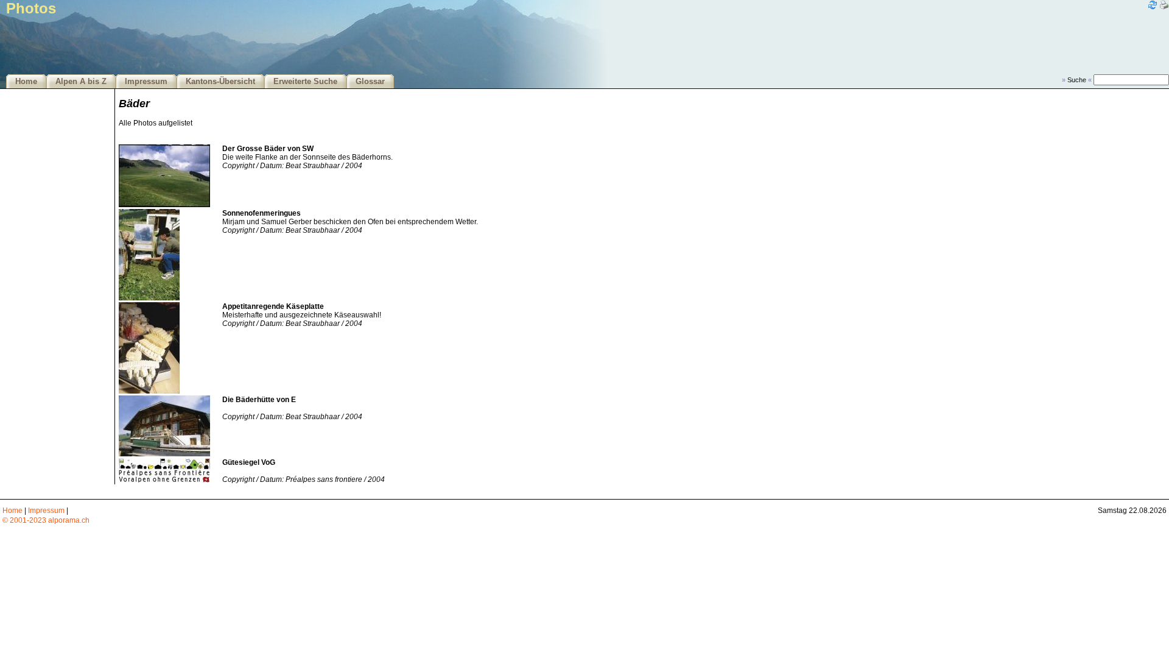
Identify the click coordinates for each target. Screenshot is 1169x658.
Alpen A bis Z (81, 81)
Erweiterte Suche (305, 81)
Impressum (146, 81)
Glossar (370, 81)
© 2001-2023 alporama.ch (46, 520)
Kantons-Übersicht (220, 81)
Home (26, 81)
